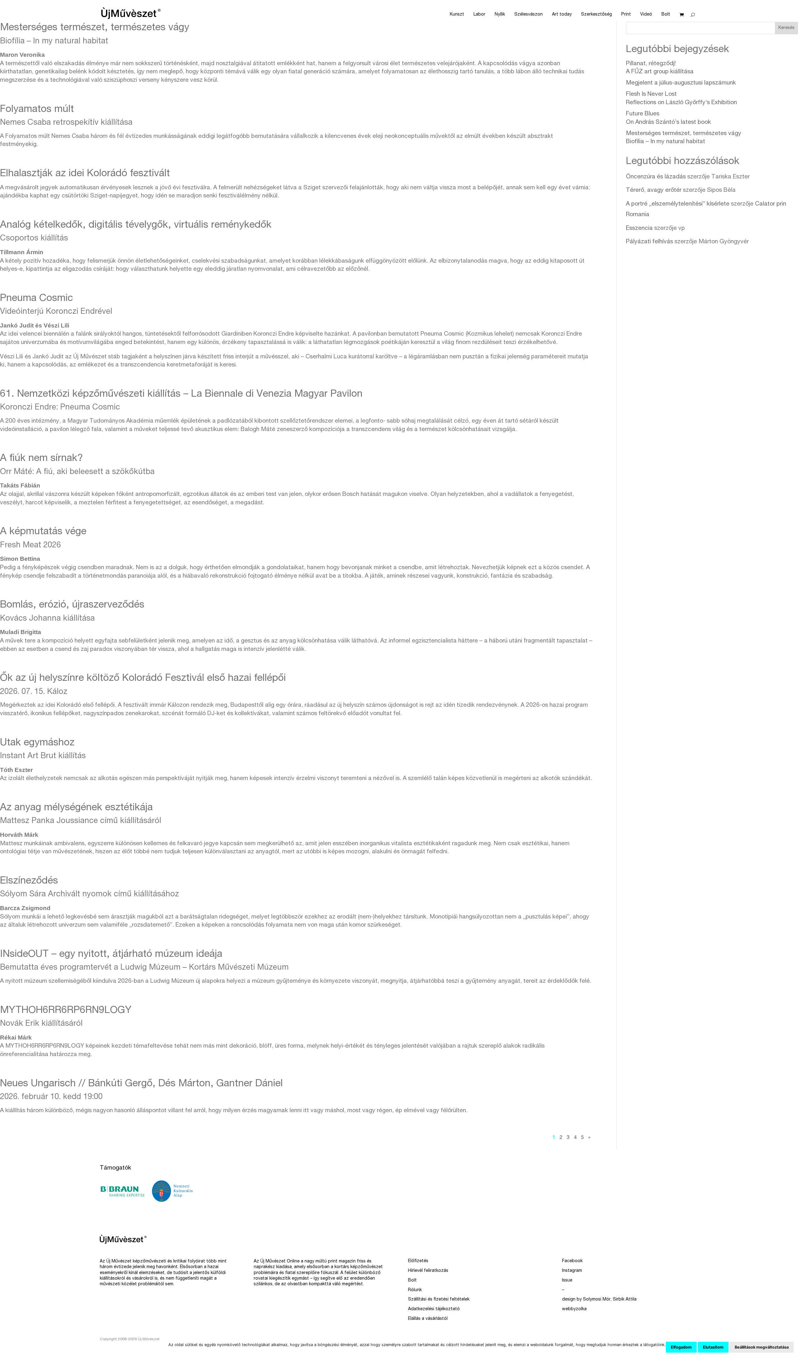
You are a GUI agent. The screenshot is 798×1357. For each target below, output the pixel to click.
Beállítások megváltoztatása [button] (762, 1347)
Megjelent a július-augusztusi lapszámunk (681, 83)
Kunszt (457, 14)
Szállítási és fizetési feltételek (438, 1299)
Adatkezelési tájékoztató (434, 1309)
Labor (479, 14)
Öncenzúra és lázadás (656, 177)
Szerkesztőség (596, 14)
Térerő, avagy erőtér (653, 190)
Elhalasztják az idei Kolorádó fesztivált (85, 174)
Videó (646, 14)
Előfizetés (418, 1261)
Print (626, 14)
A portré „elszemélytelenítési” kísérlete (677, 204)
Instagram (572, 1271)
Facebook (572, 1261)
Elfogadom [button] (681, 1347)
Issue (567, 1280)
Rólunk (415, 1290)
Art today (562, 14)
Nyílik (500, 14)
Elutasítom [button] (713, 1347)
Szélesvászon (528, 14)
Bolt (665, 14)
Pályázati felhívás (649, 242)
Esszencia (639, 228)
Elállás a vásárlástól (428, 1319)
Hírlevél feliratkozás (428, 1271)
